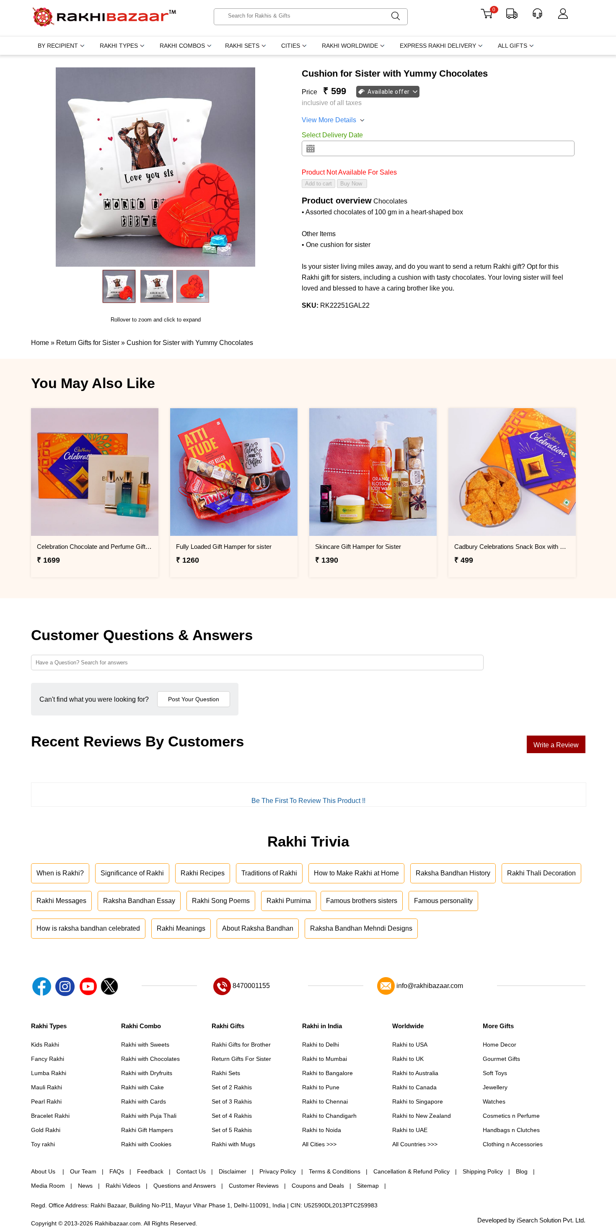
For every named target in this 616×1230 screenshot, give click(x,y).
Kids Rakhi (45, 1044)
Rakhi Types (119, 45)
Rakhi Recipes (203, 873)
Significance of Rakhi (132, 873)
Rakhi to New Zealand (421, 1115)
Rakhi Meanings (181, 928)
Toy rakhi (43, 1144)
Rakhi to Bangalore (327, 1073)
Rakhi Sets (242, 45)
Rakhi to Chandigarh (329, 1115)
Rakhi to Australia (415, 1073)
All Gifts (512, 45)
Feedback (150, 1171)
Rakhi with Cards (143, 1101)
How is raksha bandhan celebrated (88, 928)
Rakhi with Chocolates (150, 1058)
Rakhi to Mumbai (324, 1058)
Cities (290, 45)
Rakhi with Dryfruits (146, 1073)
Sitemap (368, 1185)
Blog (522, 1171)
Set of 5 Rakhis (232, 1130)
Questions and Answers (184, 1185)
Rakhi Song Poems (221, 900)
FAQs (116, 1171)
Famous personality (443, 900)
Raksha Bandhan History (453, 873)
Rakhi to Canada (414, 1087)
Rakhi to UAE (409, 1130)
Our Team (83, 1171)
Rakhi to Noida (321, 1130)
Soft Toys (495, 1073)
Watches (494, 1101)
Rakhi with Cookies (146, 1144)
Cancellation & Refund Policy (411, 1171)
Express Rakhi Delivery (438, 45)
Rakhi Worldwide (350, 45)
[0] (486, 16)
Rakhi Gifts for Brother (241, 1044)
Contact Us (191, 1171)
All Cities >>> (319, 1144)
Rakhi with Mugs (233, 1144)
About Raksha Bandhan (257, 928)
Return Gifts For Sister (241, 1058)
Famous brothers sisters (361, 900)
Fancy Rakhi (47, 1058)
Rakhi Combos (182, 45)
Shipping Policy (483, 1171)
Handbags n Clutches (511, 1130)
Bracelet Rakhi (50, 1115)
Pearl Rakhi (46, 1101)
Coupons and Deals (318, 1185)
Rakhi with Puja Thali (148, 1115)
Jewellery (495, 1087)
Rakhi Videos (123, 1185)
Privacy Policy (277, 1171)
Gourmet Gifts (501, 1058)
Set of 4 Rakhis (232, 1115)
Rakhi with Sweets (145, 1044)
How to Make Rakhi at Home (356, 873)
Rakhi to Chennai (325, 1101)
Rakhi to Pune (320, 1087)
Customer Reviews (254, 1185)
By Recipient (58, 45)
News (85, 1185)
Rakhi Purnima (289, 900)
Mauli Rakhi (46, 1087)
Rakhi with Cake (142, 1087)
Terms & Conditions (334, 1171)
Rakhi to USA (409, 1044)
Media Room (48, 1185)
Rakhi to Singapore (417, 1101)
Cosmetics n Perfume (511, 1115)
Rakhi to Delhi (320, 1044)
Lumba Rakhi (48, 1073)
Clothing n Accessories (513, 1144)
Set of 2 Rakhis (232, 1087)
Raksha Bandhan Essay (139, 900)
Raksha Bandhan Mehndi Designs (361, 928)
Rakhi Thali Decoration (541, 873)
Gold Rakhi (45, 1130)
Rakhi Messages (61, 900)
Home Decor (499, 1044)
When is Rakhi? (60, 873)
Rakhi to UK (408, 1058)
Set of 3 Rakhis (232, 1101)
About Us (44, 1171)
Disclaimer (232, 1171)
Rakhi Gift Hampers (147, 1130)
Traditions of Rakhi (269, 873)
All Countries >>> (414, 1144)
